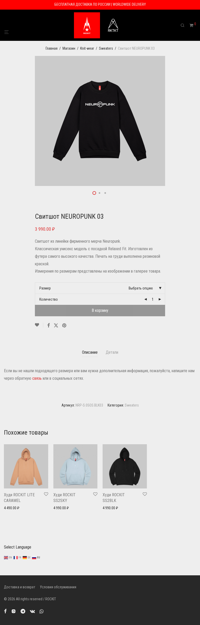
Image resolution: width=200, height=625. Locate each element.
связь (37, 378)
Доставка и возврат (19, 587)
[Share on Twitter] (56, 325)
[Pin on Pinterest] (64, 325)
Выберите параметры (18, 508)
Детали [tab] (112, 352)
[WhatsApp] (41, 611)
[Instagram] (13, 611)
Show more (11, 515)
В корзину (100, 310)
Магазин (69, 48)
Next (195, 121)
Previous (5, 121)
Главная (52, 48)
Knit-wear (87, 48)
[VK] (32, 611)
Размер (45, 288)
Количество (48, 299)
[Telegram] (23, 611)
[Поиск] (184, 25)
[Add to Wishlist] (39, 325)
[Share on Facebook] (48, 325)
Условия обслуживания (58, 587)
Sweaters (106, 48)
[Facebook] (5, 611)
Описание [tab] (90, 352)
